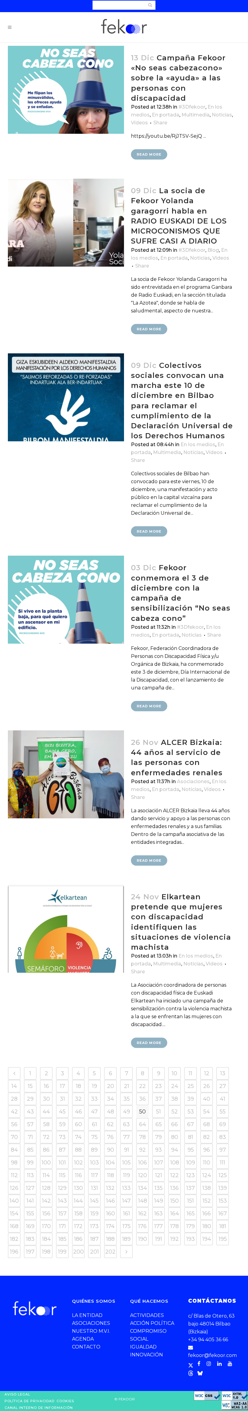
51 (158, 1111)
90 (110, 1150)
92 (142, 1150)
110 (206, 1162)
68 (206, 1124)
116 (78, 1175)
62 (110, 1124)
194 (206, 1239)
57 (30, 1124)
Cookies (65, 1401)
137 (190, 1188)
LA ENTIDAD (87, 1315)
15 (30, 1086)
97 (222, 1150)
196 (14, 1251)
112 (14, 1175)
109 (190, 1162)
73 (62, 1137)
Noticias (222, 115)
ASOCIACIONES (91, 1323)
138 (206, 1188)
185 (62, 1239)
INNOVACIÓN (146, 1355)
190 (142, 1239)
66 (174, 1124)
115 (62, 1175)
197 (30, 1251)
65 (158, 1124)
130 (78, 1188)
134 (142, 1188)
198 (46, 1251)
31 (62, 1099)
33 (94, 1099)
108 (174, 1162)
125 (223, 1175)
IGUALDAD (143, 1347)
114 (46, 1175)
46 (78, 1111)
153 (223, 1200)
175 (126, 1226)
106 (142, 1162)
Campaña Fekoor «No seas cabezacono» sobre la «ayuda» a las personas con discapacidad (178, 78)
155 (30, 1213)
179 (190, 1226)
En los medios (198, 444)
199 (62, 1251)
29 (30, 1099)
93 (158, 1150)
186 (78, 1239)
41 (222, 1099)
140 (14, 1200)
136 (174, 1188)
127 (30, 1188)
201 (94, 1251)
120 (142, 1175)
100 (46, 1162)
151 (190, 1200)
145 (94, 1200)
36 (142, 1099)
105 (126, 1162)
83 (222, 1137)
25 (191, 1086)
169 (30, 1226)
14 (14, 1086)
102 (78, 1162)
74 (78, 1137)
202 (110, 1251)
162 (142, 1213)
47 (94, 1111)
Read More (149, 154)
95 (191, 1150)
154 (14, 1213)
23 (158, 1086)
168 (14, 1226)
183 (30, 1239)
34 (110, 1099)
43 (30, 1111)
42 (14, 1111)
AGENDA (83, 1339)
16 (46, 1086)
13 (222, 1073)
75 (94, 1137)
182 (14, 1239)
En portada (165, 115)
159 (94, 1213)
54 (206, 1111)
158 (78, 1213)
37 (158, 1099)
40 (206, 1099)
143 (62, 1200)
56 (14, 1124)
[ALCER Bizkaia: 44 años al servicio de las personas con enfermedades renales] (66, 774)
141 (30, 1200)
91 (126, 1150)
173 (94, 1226)
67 (190, 1124)
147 (126, 1200)
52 (174, 1111)
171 (62, 1226)
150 (174, 1200)
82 (206, 1137)
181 (222, 1226)
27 (222, 1086)
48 (110, 1111)
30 (46, 1099)
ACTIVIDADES (147, 1315)
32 (78, 1099)
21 (126, 1086)
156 (46, 1213)
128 (46, 1188)
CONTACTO (86, 1347)
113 (30, 1175)
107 (158, 1162)
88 (78, 1150)
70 (14, 1137)
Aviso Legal (17, 1394)
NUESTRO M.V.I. (91, 1331)
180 (206, 1226)
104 (110, 1162)
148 (142, 1200)
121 (158, 1175)
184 (46, 1239)
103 (94, 1162)
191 (158, 1239)
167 (222, 1213)
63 (126, 1124)
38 (174, 1099)
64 (142, 1124)
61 (94, 1124)
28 (14, 1099)
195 (223, 1239)
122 (174, 1175)
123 (190, 1175)
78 (142, 1137)
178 (174, 1226)
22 (142, 1086)
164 (174, 1213)
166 (206, 1213)
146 (110, 1200)
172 (78, 1226)
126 (14, 1188)
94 (174, 1150)
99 (30, 1162)
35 (126, 1099)
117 (94, 1175)
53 (191, 1111)
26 (206, 1086)
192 (174, 1239)
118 (110, 1175)
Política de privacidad (29, 1401)
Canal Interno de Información (39, 1408)
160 (110, 1213)
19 (94, 1086)
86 (46, 1150)
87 (62, 1150)
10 (174, 1073)
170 (46, 1226)
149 (158, 1200)
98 (14, 1162)
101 (62, 1162)
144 (78, 1200)
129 (62, 1188)
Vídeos (139, 123)
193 (190, 1239)
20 (110, 1086)
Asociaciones (193, 781)
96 (206, 1150)
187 (94, 1239)
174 (110, 1226)
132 (110, 1188)
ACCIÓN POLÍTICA (152, 1323)
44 (46, 1111)
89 (94, 1150)
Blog (213, 250)
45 (62, 1111)
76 (110, 1137)
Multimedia (195, 115)
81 (190, 1137)
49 (126, 1111)
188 (110, 1239)
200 (78, 1251)
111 (222, 1162)
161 (126, 1213)
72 (46, 1137)
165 (191, 1213)
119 (126, 1175)
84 (14, 1150)
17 (62, 1086)
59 (62, 1124)
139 (222, 1188)
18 (78, 1086)
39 (190, 1099)
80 (174, 1137)
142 (46, 1200)
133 (126, 1188)
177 (158, 1226)
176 (142, 1226)
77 (126, 1137)
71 (30, 1137)
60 (78, 1124)
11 (190, 1073)
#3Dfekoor (191, 107)
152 (207, 1200)
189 (126, 1239)
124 (206, 1175)
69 (222, 1124)
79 (158, 1137)
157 (62, 1213)
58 (46, 1124)
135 (159, 1188)
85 (30, 1150)
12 (206, 1073)
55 (223, 1111)
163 (158, 1213)
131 (94, 1188)
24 (174, 1086)
